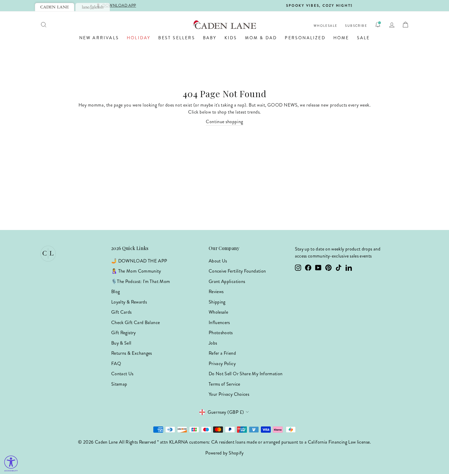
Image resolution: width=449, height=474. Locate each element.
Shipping (217, 302)
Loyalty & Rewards (129, 302)
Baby (210, 38)
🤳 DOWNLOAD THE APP (139, 261)
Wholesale (326, 26)
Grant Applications (227, 281)
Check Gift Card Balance (135, 322)
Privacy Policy (222, 363)
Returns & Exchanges (131, 353)
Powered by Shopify (224, 453)
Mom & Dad (261, 38)
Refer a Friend (222, 353)
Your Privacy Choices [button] (229, 394)
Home (341, 38)
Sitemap (119, 384)
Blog (115, 291)
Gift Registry (123, 332)
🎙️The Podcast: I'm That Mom (140, 281)
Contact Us (122, 373)
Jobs (213, 343)
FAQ (116, 363)
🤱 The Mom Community (136, 271)
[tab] (54, 7)
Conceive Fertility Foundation (237, 271)
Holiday (138, 38)
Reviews (216, 291)
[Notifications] (377, 24)
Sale (363, 38)
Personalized (305, 38)
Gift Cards (121, 312)
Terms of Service (224, 384)
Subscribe (356, 26)
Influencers (219, 322)
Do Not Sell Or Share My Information (246, 373)
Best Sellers (176, 38)
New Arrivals (99, 38)
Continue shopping (224, 121)
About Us (218, 261)
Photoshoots (221, 332)
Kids (230, 38)
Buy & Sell (121, 343)
